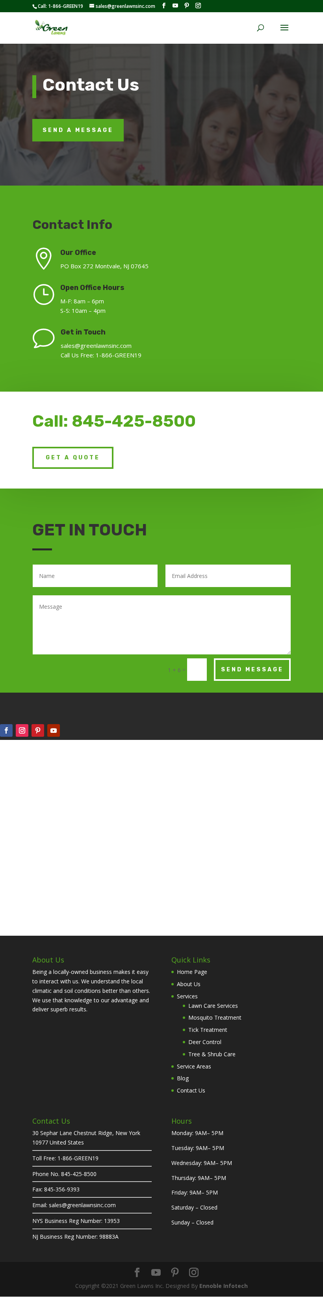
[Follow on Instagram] (22, 730)
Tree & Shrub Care (212, 1054)
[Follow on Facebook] (6, 730)
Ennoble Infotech (223, 1286)
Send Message (252, 669)
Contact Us (191, 1090)
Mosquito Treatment (214, 1017)
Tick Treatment (207, 1029)
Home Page (192, 972)
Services (187, 996)
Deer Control (204, 1042)
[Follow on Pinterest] (38, 730)
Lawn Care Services (213, 1005)
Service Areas (194, 1066)
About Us (188, 984)
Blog (183, 1078)
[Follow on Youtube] (53, 730)
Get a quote (73, 457)
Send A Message (78, 130)
